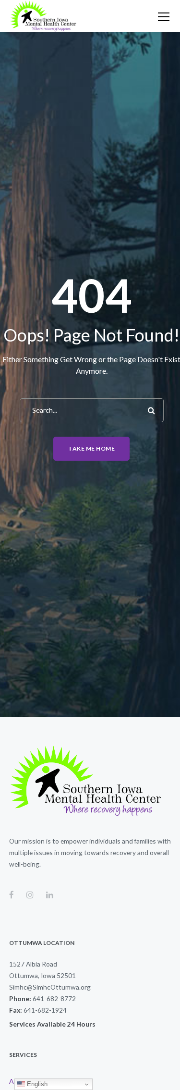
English (36, 1084)
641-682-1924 (45, 1010)
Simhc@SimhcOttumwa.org (50, 987)
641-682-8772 (54, 998)
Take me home (91, 448)
